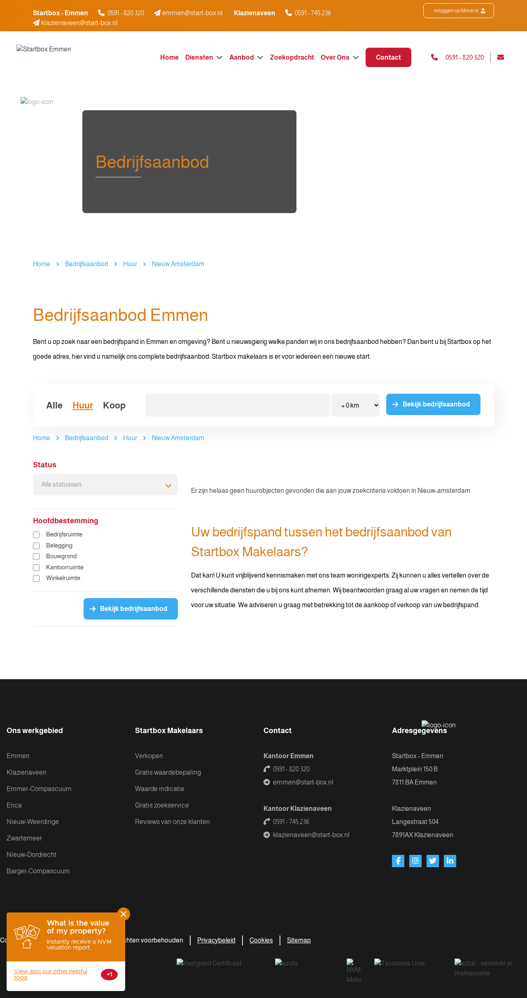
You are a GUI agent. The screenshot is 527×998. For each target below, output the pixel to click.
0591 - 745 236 (313, 12)
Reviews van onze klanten (172, 821)
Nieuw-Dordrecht (31, 854)
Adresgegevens (419, 730)
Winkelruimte (63, 577)
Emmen (18, 755)
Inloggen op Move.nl (456, 11)
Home (169, 57)
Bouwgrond (61, 555)
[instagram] (415, 861)
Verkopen (149, 755)
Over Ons (336, 57)
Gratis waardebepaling (168, 772)
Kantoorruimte (65, 567)
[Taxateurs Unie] (407, 969)
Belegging (59, 545)
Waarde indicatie (159, 788)
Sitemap (299, 940)
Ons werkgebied (35, 730)
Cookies (261, 940)
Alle (54, 405)
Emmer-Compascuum (39, 788)
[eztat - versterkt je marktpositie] (484, 969)
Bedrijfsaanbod (86, 263)
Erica (14, 805)
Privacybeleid (216, 940)
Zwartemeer (24, 838)
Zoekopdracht (292, 57)
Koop (114, 405)
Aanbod (242, 57)
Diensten (200, 57)
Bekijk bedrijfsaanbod (436, 404)
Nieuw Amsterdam (178, 263)
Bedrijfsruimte (64, 534)
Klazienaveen (27, 772)
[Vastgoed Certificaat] (219, 969)
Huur (130, 263)
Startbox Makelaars (169, 730)
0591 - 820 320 (125, 12)
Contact (388, 57)
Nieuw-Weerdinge (33, 821)
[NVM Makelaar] (354, 972)
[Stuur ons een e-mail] (504, 58)
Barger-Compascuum (38, 871)
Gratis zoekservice (162, 805)
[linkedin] (450, 861)
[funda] (304, 969)
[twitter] (433, 861)
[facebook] (398, 861)
